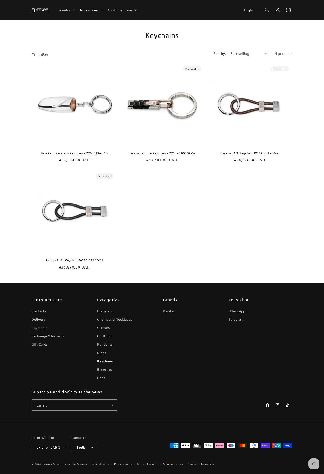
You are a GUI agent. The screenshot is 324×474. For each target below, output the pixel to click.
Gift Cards (40, 344)
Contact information (201, 464)
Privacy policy (123, 464)
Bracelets (105, 310)
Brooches (104, 369)
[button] (66, 10)
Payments (40, 327)
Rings (101, 352)
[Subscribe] (111, 404)
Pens (101, 377)
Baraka (168, 310)
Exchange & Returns (48, 336)
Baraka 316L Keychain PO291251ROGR (74, 260)
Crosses (103, 327)
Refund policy (100, 464)
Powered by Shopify (74, 464)
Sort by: (220, 53)
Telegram (236, 319)
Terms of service (147, 464)
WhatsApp (237, 310)
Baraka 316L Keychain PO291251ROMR (249, 153)
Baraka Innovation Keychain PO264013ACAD (74, 153)
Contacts (39, 310)
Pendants (105, 344)
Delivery (38, 319)
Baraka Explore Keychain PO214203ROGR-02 (161, 153)
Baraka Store (51, 464)
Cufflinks (104, 336)
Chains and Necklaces (114, 319)
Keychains (105, 361)
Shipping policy (173, 464)
